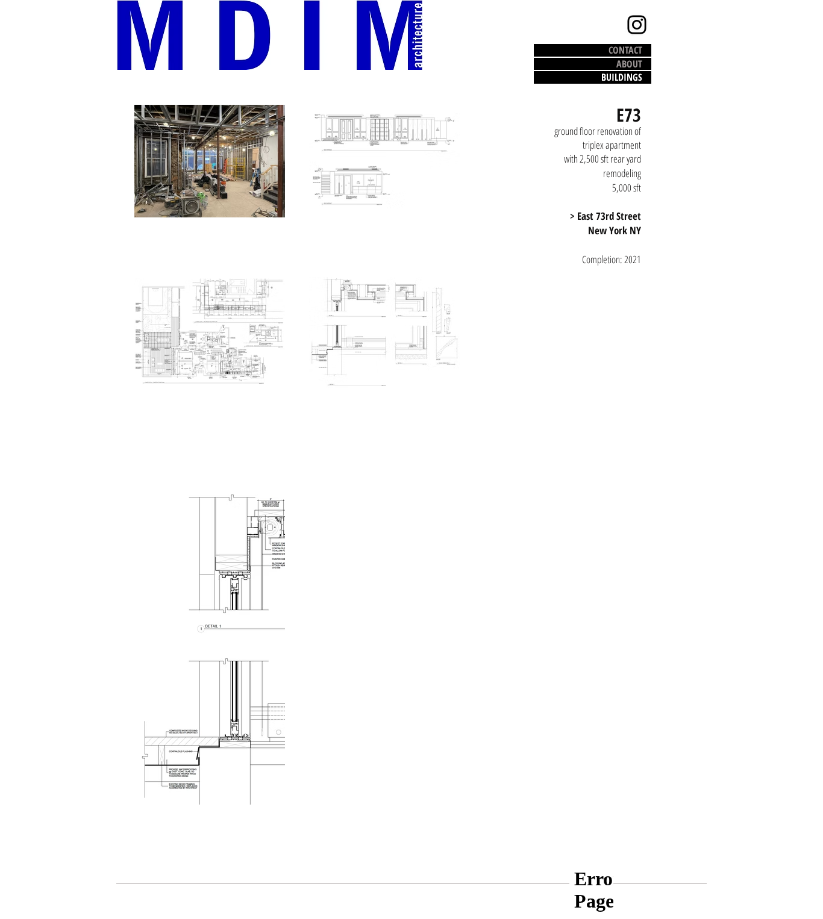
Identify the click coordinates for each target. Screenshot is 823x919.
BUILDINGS (621, 77)
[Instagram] (636, 24)
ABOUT (629, 64)
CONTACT (625, 50)
